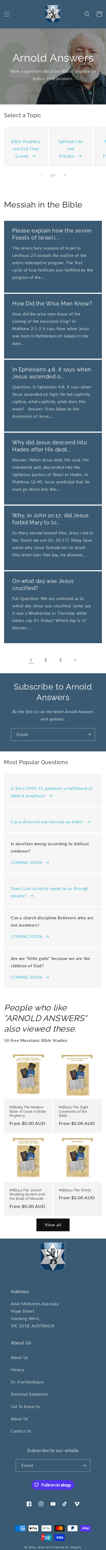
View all (53, 1224)
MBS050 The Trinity (75, 1190)
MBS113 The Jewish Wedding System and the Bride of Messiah (27, 1194)
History (17, 1369)
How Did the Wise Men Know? (52, 303)
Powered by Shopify (66, 1547)
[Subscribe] (89, 734)
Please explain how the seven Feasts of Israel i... (52, 234)
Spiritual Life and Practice (70, 148)
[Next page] (75, 660)
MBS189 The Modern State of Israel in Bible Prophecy (28, 1111)
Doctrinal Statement (29, 1394)
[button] (7, 14)
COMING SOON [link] (26, 862)
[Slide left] (41, 175)
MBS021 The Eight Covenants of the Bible (74, 1111)
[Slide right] (65, 175)
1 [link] (31, 660)
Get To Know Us (25, 1406)
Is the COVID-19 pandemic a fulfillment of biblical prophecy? (52, 792)
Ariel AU (44, 1547)
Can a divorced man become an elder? (47, 821)
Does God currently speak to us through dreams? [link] (50, 892)
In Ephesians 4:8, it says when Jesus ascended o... (51, 373)
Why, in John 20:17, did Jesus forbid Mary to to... (50, 519)
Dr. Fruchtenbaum (27, 1382)
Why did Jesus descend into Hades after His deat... (49, 446)
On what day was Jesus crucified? (43, 584)
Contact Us (21, 1431)
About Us (19, 1357)
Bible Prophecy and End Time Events (25, 148)
